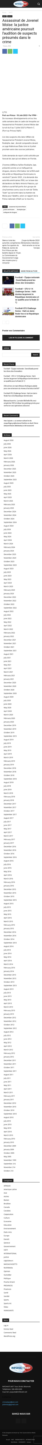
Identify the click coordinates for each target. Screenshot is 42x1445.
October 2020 (9, 690)
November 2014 (10, 935)
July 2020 (7, 700)
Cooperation (8, 1214)
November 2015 (10, 893)
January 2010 (9, 1142)
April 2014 (8, 960)
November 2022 (10, 600)
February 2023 (9, 590)
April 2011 (8, 1089)
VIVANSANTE (9, 1310)
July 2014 (7, 950)
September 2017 (10, 814)
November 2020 (10, 686)
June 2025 (7, 490)
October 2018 (9, 775)
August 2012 (8, 1032)
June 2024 (7, 533)
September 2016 (10, 857)
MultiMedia (8, 1268)
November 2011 (10, 1064)
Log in (6, 1325)
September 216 (10, 1164)
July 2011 (7, 1078)
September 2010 (10, 1114)
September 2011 (10, 1071)
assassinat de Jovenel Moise (17, 207)
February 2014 (9, 968)
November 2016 (10, 850)
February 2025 (9, 504)
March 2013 (8, 1007)
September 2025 (10, 479)
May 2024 (7, 536)
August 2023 (8, 568)
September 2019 (10, 736)
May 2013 (7, 1000)
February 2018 (9, 796)
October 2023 (9, 561)
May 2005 (7, 1156)
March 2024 (8, 543)
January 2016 (9, 886)
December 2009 (10, 1146)
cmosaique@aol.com (10, 1402)
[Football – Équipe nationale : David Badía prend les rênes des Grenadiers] (8, 280)
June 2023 (7, 576)
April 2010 (8, 1131)
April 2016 (8, 875)
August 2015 (8, 903)
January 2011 (9, 1099)
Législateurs (8, 1260)
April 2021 (8, 668)
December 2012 (10, 1017)
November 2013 (10, 978)
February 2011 (9, 1096)
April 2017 (8, 832)
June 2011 (7, 1082)
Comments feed (10, 1332)
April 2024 (8, 540)
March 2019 (8, 757)
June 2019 (7, 747)
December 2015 (10, 889)
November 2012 (10, 1021)
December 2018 (10, 768)
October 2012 (9, 1025)
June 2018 (7, 789)
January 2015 (9, 928)
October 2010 (9, 1110)
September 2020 (10, 693)
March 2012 (8, 1050)
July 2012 (7, 1035)
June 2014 (7, 953)
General (7, 1243)
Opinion (7, 1271)
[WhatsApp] (10, 51)
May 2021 (7, 665)
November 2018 (10, 772)
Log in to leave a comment (21, 338)
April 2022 (8, 625)
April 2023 (8, 583)
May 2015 (7, 914)
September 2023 (10, 565)
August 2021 (8, 654)
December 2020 (10, 682)
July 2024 (7, 529)
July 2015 (7, 907)
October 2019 (9, 732)
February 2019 (9, 761)
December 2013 (10, 975)
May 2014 (7, 957)
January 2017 (9, 843)
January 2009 (9, 1149)
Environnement (10, 1228)
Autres (6, 1196)
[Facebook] (4, 51)
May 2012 (7, 1042)
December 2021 (10, 640)
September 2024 (10, 522)
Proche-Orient (9, 1282)
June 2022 (7, 618)
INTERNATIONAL (10, 1253)
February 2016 (9, 882)
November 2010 (10, 1107)
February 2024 (9, 547)
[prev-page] (3, 322)
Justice (10, 16)
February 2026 (9, 462)
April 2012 (8, 1046)
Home (4, 13)
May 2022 (7, 622)
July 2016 (7, 864)
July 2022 (7, 615)
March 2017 (8, 836)
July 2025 (7, 486)
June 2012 (7, 1039)
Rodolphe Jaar (21, 209)
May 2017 (7, 829)
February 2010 (9, 1139)
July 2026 (7, 444)
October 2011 (9, 1067)
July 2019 (7, 743)
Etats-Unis (8, 1232)
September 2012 (10, 1028)
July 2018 (7, 786)
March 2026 (8, 458)
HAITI (10, 13)
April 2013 (8, 1003)
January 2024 (9, 551)
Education (8, 1225)
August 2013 (8, 989)
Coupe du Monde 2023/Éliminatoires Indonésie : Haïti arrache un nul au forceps (30, 244)
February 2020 (9, 718)
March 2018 (8, 793)
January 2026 (9, 465)
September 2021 (10, 650)
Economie (7, 1221)
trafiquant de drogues (10, 212)
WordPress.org (9, 1336)
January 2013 (9, 1014)
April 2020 (8, 711)
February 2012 (9, 1053)
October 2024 (9, 519)
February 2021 (9, 675)
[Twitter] (15, 51)
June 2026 (7, 447)
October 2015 (9, 896)
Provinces (7, 1289)
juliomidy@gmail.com (10, 1404)
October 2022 (9, 604)
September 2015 (10, 900)
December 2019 (10, 725)
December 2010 (10, 1103)
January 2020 (9, 722)
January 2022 (9, 636)
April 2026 (8, 454)
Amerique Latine (10, 1189)
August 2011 (8, 1074)
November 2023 (10, 558)
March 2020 (8, 715)
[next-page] (7, 322)
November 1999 (10, 1160)
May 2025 (7, 494)
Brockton (7, 1203)
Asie (5, 1193)
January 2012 (9, 1057)
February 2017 (9, 839)
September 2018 (10, 779)
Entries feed (8, 1329)
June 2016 (7, 868)
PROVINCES (8, 1285)
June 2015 (7, 911)
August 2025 (8, 483)
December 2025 (10, 469)
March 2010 (8, 1135)
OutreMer (7, 1275)
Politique (7, 1278)
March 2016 (8, 878)
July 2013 (7, 992)
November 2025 (10, 472)
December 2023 (10, 554)
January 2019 (9, 764)
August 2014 (8, 946)
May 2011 (7, 1085)
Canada (7, 1207)
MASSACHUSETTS (10, 1264)
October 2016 (9, 854)
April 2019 (8, 754)
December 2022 (10, 597)
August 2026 (8, 440)
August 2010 (8, 1117)
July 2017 (7, 821)
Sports (6, 1300)
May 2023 (7, 579)
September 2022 (10, 608)
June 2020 (7, 704)
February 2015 (9, 925)
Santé (6, 1293)
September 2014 (10, 943)
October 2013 (9, 982)
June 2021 (7, 661)
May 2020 (7, 707)
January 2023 (9, 593)
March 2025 (8, 501)
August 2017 (8, 818)
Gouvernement (9, 1246)
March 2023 (8, 586)
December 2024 (10, 511)
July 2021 (7, 658)
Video (6, 1307)
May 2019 (7, 750)
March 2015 (8, 921)
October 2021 (9, 647)
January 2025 (9, 508)
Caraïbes (7, 1211)
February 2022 (9, 633)
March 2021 (8, 672)
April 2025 (8, 497)
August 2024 (8, 526)
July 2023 (7, 572)
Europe (6, 1236)
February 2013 (9, 1010)
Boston (6, 1200)
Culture (7, 1218)
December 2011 (10, 1060)
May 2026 (7, 451)
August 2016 (8, 861)
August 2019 (8, 739)
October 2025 (9, 476)
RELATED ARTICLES (11, 271)
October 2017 (9, 811)
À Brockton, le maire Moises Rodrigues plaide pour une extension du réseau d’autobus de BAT (22, 387)
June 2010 (7, 1124)
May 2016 (7, 871)
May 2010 (7, 1128)
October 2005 (9, 1153)
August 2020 (8, 697)
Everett (6, 1239)
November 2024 (10, 515)
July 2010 (7, 1121)
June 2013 (7, 996)
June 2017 (7, 825)
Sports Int (7, 1303)
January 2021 (9, 679)
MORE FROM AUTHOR (29, 271)
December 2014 (10, 932)
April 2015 (8, 918)
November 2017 (10, 807)
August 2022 (8, 611)
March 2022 (8, 629)
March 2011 (8, 1092)
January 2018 (9, 800)
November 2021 (10, 643)
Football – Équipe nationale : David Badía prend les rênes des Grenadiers (27, 280)
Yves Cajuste (8, 421)
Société (6, 1296)
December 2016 (10, 846)
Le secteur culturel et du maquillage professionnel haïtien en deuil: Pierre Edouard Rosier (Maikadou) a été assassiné (21, 423)
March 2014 (8, 964)
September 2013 (10, 985)
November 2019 (10, 729)
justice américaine (8, 209)
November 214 (9, 1167)
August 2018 (8, 782)
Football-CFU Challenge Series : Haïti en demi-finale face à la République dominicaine (20, 394)
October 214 (8, 1171)
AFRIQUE (7, 1186)
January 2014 (9, 971)
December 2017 (10, 804)
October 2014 (9, 939)
